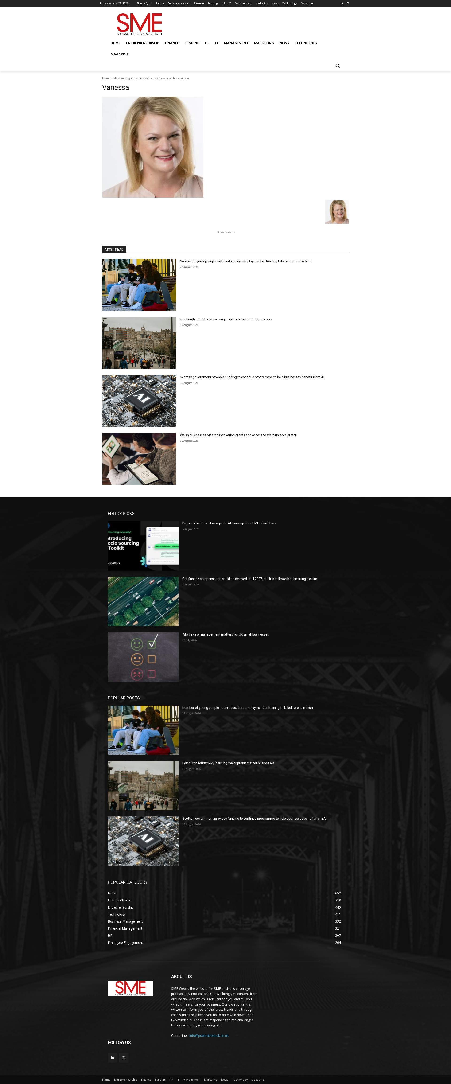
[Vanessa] (225, 147)
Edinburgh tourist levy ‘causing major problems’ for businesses (226, 319)
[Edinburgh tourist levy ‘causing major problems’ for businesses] (139, 343)
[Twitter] (348, 3)
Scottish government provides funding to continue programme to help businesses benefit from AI (252, 377)
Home (106, 78)
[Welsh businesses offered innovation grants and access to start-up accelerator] (139, 459)
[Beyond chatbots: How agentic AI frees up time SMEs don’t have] (143, 545)
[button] (337, 65)
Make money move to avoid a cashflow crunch (144, 78)
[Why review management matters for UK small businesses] (143, 657)
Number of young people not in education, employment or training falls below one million (245, 261)
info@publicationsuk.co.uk (209, 1035)
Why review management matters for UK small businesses (225, 634)
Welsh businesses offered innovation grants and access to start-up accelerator (238, 435)
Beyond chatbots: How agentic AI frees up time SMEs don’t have (229, 523)
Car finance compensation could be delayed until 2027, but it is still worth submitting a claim (249, 579)
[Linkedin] (341, 3)
